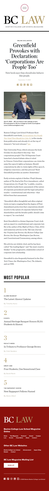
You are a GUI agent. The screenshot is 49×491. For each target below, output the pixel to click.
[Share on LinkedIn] (24, 84)
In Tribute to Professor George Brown (22, 346)
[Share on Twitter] (21, 84)
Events (6, 318)
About (27, 438)
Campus (38, 436)
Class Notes (19, 438)
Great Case (8, 366)
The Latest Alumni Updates (17, 299)
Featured (23, 436)
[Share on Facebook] (18, 84)
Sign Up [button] (11, 465)
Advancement (27, 450)
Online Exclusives (24, 40)
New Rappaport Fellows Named (19, 391)
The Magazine (14, 436)
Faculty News (9, 343)
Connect (34, 438)
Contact (13, 452)
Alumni (31, 436)
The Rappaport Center (12, 388)
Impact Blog (37, 450)
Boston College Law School (12, 450)
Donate (6, 452)
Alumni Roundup (10, 296)
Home (5, 436)
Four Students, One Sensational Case (22, 369)
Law (5, 438)
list (29, 144)
